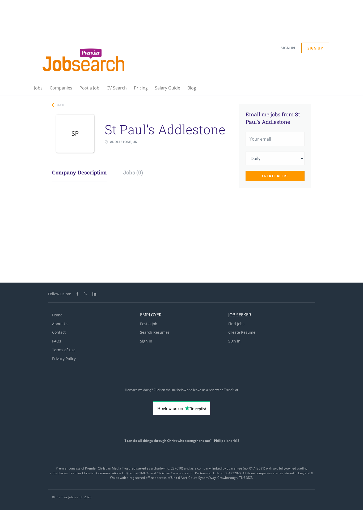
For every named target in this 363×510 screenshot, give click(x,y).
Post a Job (148, 323)
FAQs (56, 341)
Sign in (288, 47)
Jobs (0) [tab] (133, 172)
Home (57, 314)
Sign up (315, 48)
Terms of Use (63, 349)
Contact (59, 332)
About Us (60, 323)
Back (59, 105)
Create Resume (241, 332)
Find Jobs (236, 323)
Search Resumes (155, 332)
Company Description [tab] (79, 172)
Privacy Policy (64, 358)
